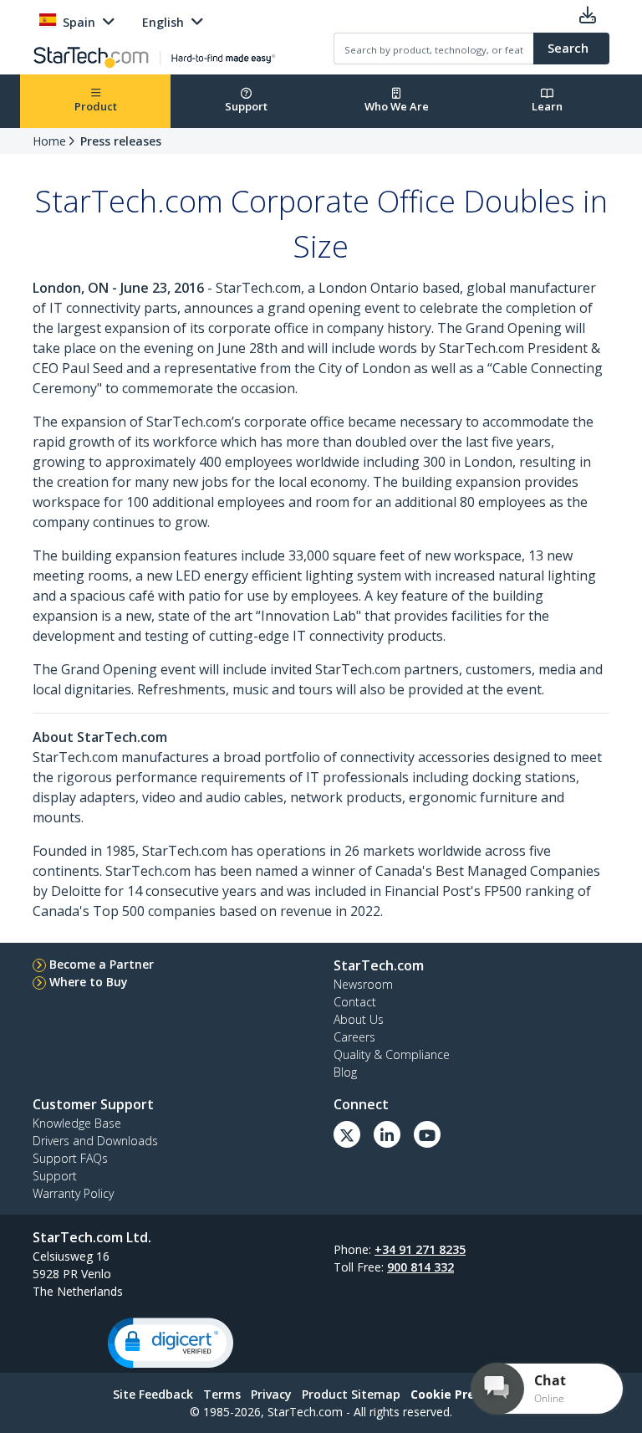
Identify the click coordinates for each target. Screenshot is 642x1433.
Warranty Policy (73, 1193)
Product (95, 106)
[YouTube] (427, 1134)
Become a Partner (101, 964)
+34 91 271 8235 (420, 1249)
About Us (359, 1019)
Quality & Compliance (392, 1054)
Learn (547, 106)
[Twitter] (347, 1134)
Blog (345, 1072)
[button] (170, 1343)
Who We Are (396, 106)
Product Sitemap (351, 1394)
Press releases (120, 141)
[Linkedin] (387, 1134)
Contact (355, 1002)
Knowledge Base (77, 1123)
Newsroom (363, 984)
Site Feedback (153, 1394)
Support (246, 106)
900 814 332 (420, 1267)
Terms (222, 1394)
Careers (354, 1037)
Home (49, 141)
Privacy (271, 1394)
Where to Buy (88, 982)
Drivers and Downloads (95, 1141)
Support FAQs (70, 1158)
